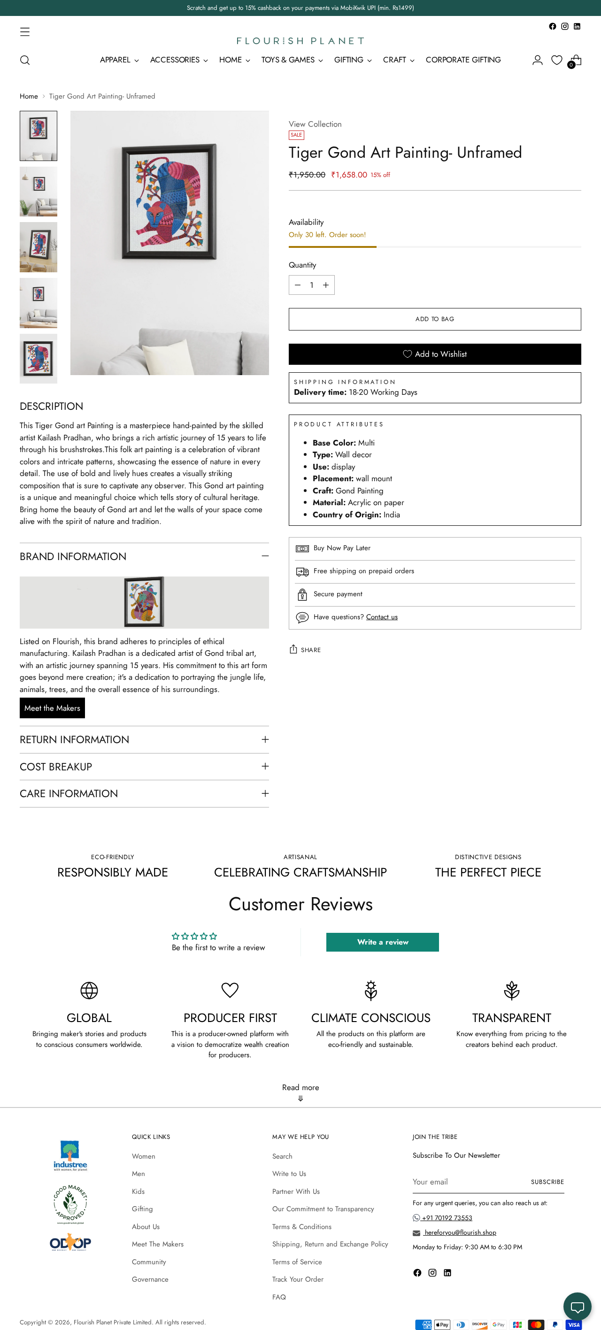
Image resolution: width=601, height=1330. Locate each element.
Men (138, 1174)
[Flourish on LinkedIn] (577, 26)
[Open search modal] (24, 60)
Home (29, 96)
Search (282, 1156)
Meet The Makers (158, 1244)
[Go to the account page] (537, 60)
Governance (150, 1279)
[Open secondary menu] (24, 31)
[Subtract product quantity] (297, 285)
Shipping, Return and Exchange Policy (330, 1244)
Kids (138, 1191)
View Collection (315, 124)
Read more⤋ (300, 1093)
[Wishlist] (556, 60)
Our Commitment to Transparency (323, 1209)
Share (311, 650)
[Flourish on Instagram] (565, 26)
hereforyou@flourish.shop (459, 1232)
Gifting (142, 1209)
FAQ (279, 1297)
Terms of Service (297, 1262)
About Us (146, 1227)
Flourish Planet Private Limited (113, 1322)
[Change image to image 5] (38, 359)
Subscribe (547, 1181)
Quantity (302, 264)
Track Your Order (298, 1279)
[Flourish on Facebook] (552, 26)
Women (143, 1156)
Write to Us (289, 1174)
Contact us (382, 617)
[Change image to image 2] (38, 192)
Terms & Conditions (301, 1227)
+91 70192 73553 (446, 1217)
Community (149, 1262)
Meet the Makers (52, 708)
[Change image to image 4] (38, 303)
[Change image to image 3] (38, 247)
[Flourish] (300, 41)
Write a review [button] (382, 942)
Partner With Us (296, 1191)
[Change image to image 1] (38, 136)
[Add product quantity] (325, 285)
